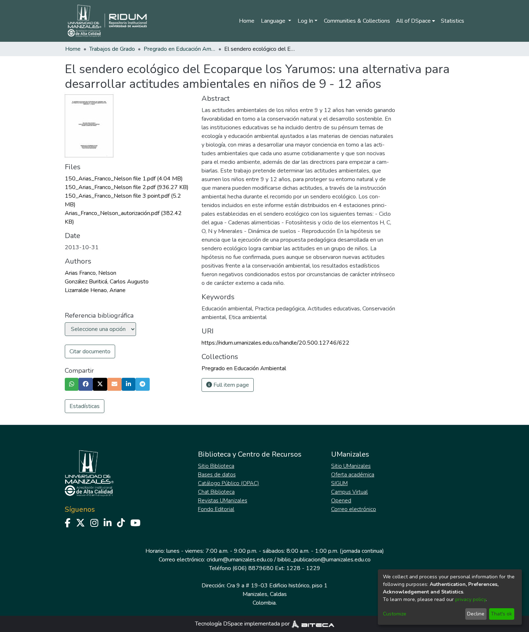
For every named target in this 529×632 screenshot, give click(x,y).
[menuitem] (415, 21)
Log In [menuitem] (305, 21)
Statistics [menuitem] (452, 21)
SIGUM (339, 483)
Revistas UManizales (222, 500)
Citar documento (89, 351)
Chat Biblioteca (216, 492)
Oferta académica (352, 474)
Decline (475, 613)
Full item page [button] (230, 385)
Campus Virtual (349, 492)
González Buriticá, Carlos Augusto (107, 282)
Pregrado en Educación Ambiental (180, 49)
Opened (341, 500)
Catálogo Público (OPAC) (228, 483)
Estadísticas (84, 406)
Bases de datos (217, 474)
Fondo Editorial (216, 509)
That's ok (501, 613)
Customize (394, 613)
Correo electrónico (353, 509)
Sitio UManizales (351, 466)
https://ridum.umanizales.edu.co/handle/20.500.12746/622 (275, 343)
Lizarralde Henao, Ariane (95, 290)
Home (246, 21)
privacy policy (470, 599)
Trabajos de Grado (112, 49)
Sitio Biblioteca (216, 466)
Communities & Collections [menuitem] (357, 21)
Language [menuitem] (274, 21)
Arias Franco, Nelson (90, 273)
